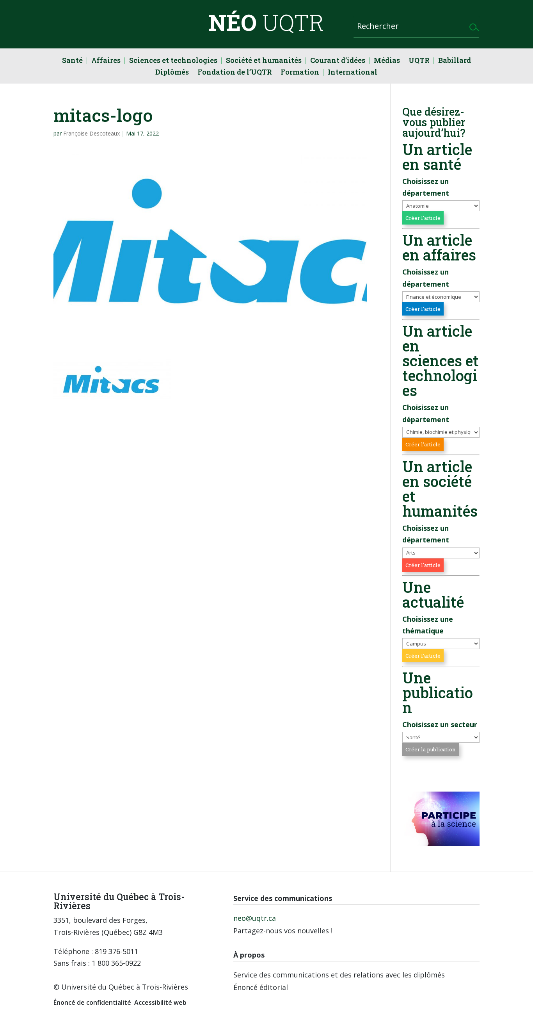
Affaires (106, 61)
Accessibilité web (160, 1002)
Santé (72, 61)
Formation (300, 73)
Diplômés (172, 73)
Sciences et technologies (173, 61)
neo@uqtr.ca (254, 918)
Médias (387, 61)
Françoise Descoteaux (91, 133)
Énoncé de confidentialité (92, 1002)
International (352, 73)
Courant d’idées (337, 61)
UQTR (419, 61)
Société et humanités (264, 61)
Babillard (454, 61)
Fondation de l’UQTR (234, 73)
